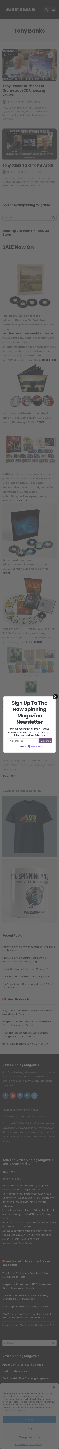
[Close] (55, 696)
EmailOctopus (36, 746)
